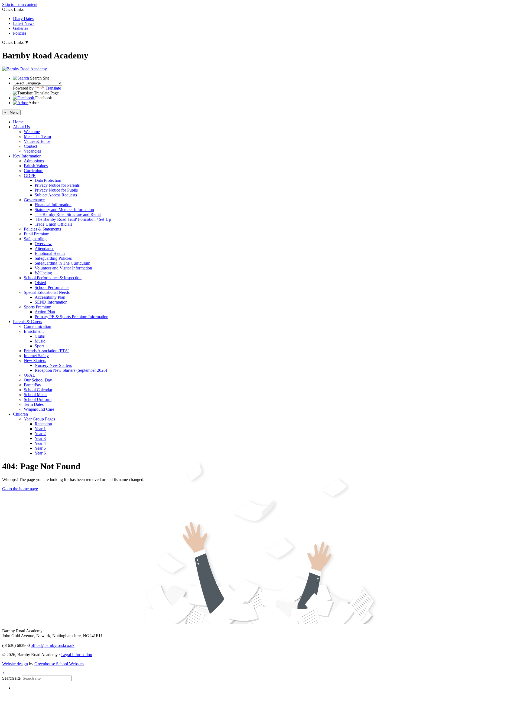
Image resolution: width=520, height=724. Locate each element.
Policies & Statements (42, 229)
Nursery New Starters (53, 365)
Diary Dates (23, 18)
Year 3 (40, 438)
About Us (21, 126)
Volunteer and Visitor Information (63, 268)
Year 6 (40, 453)
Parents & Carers (27, 321)
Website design (15, 664)
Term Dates (34, 404)
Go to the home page (20, 488)
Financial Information (53, 204)
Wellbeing (43, 273)
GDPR (30, 175)
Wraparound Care (39, 409)
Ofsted (40, 282)
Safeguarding (35, 238)
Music (40, 341)
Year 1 (40, 428)
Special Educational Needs (47, 292)
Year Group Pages (39, 419)
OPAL (29, 375)
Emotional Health (50, 253)
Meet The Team (37, 136)
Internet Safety (36, 355)
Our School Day (38, 380)
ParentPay (32, 385)
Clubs (40, 336)
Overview (43, 243)
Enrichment (34, 331)
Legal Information (76, 654)
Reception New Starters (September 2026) (71, 370)
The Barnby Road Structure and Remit (68, 214)
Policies (19, 33)
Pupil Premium (36, 234)
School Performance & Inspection (53, 277)
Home (18, 122)
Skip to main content (19, 4)
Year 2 (40, 433)
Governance (34, 200)
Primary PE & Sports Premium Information (71, 316)
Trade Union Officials (53, 224)
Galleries (20, 28)
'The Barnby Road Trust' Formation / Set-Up (73, 219)
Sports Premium (37, 307)
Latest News (23, 23)
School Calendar (38, 389)
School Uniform (37, 399)
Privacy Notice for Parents (57, 185)
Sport (39, 346)
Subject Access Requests (56, 195)
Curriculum (33, 170)
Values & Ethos (37, 141)
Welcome (32, 131)
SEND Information (51, 302)
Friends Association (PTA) (46, 350)
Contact (30, 146)
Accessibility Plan (50, 297)
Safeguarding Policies (53, 258)
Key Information (27, 156)
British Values (36, 165)
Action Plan (45, 312)
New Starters (35, 360)
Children (20, 414)
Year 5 (40, 448)
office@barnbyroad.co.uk (52, 645)
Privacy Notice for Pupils (56, 190)
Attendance (44, 248)
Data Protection (48, 180)
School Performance (52, 287)
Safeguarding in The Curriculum (62, 263)
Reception (43, 424)
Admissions (34, 161)
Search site (11, 678)
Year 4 (40, 443)
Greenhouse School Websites (59, 664)
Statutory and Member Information (64, 209)
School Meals (35, 394)
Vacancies (32, 151)
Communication (37, 326)
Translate (53, 88)
